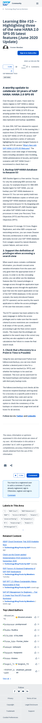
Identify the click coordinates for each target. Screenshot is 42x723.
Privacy (10, 698)
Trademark (10, 711)
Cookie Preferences (10, 717)
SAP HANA (7, 77)
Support (31, 711)
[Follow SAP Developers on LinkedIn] (27, 691)
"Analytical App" (15, 523)
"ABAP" (6, 515)
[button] (11, 71)
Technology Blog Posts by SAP (17, 547)
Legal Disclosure (31, 705)
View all (6, 679)
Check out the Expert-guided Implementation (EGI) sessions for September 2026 (17, 558)
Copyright (10, 705)
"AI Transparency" (26, 519)
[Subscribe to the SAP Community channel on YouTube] (23, 691)
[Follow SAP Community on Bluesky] (19, 691)
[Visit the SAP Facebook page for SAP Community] (15, 691)
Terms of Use (31, 698)
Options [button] (19, 57)
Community (16, 3)
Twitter (19, 416)
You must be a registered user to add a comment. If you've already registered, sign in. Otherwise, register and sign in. (20, 487)
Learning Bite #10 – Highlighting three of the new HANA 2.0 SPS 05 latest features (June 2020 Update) (20, 31)
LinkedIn (32, 416)
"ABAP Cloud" (13, 511)
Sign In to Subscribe (28, 53)
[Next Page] (22, 530)
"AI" (5, 523)
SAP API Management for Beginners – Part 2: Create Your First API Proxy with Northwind (20, 595)
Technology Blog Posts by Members (16, 9)
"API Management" (10, 527)
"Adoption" (33, 515)
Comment (12, 495)
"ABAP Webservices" (27, 511)
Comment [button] (32, 475)
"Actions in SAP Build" (19, 515)
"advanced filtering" (10, 519)
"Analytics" (28, 523)
